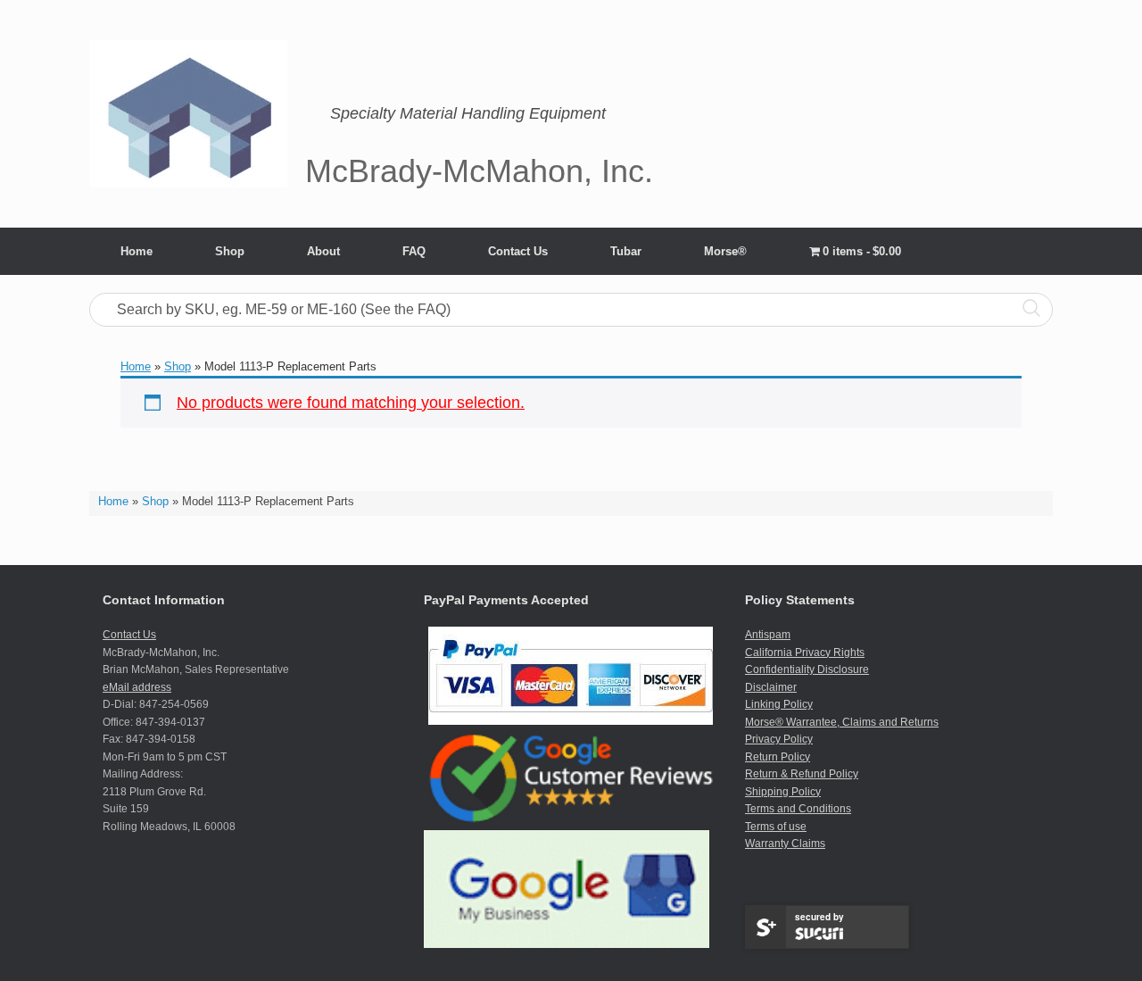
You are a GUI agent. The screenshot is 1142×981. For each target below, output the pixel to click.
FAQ (414, 251)
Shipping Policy (783, 792)
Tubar (625, 251)
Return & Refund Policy (801, 774)
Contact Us (518, 251)
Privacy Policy (779, 739)
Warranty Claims (785, 843)
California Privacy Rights (805, 652)
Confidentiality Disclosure (807, 669)
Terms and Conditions (798, 808)
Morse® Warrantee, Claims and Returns (842, 722)
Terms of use (776, 826)
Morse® (725, 251)
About (323, 251)
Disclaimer (771, 687)
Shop (229, 251)
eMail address (137, 687)
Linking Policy (779, 704)
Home (136, 251)
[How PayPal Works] (570, 721)
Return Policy (777, 757)
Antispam (767, 634)
